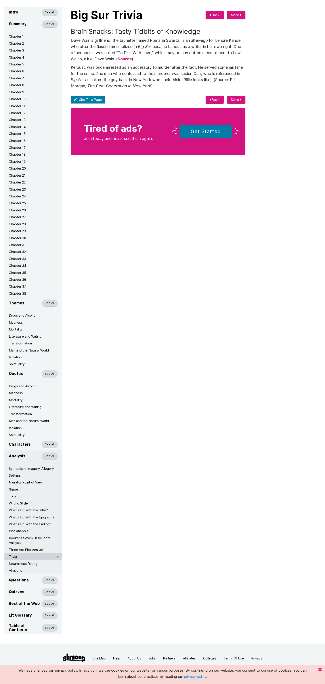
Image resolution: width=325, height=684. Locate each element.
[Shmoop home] (74, 658)
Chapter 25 (17, 203)
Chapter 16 (17, 141)
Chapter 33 (17, 259)
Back (215, 15)
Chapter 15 (17, 134)
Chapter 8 (16, 85)
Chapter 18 (17, 154)
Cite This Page (89, 99)
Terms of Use (234, 658)
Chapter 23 (17, 189)
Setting (14, 475)
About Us (134, 658)
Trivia (13, 556)
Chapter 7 (16, 78)
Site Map (99, 658)
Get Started (206, 131)
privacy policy (195, 676)
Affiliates (189, 658)
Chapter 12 (17, 113)
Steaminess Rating (23, 564)
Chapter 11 (17, 106)
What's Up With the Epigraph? (31, 517)
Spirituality (17, 364)
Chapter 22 (17, 182)
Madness (16, 322)
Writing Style (18, 503)
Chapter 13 (17, 120)
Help (116, 658)
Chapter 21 (17, 175)
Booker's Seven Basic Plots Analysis (30, 540)
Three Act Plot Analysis (26, 550)
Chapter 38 (17, 293)
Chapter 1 (16, 36)
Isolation (15, 357)
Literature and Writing (25, 336)
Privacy (256, 658)
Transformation (20, 343)
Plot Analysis (18, 531)
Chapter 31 (17, 245)
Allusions (15, 570)
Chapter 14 (17, 127)
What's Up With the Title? (28, 510)
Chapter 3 (16, 50)
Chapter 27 (17, 217)
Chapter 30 (17, 238)
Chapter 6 (16, 71)
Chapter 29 (17, 231)
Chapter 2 (16, 43)
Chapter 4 (16, 57)
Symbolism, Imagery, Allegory (31, 468)
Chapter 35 (17, 273)
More (235, 15)
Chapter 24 (17, 196)
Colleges (209, 658)
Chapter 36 (17, 279)
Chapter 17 (17, 147)
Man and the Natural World (29, 350)
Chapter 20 (17, 168)
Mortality (16, 329)
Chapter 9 (16, 92)
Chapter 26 (17, 210)
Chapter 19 (17, 161)
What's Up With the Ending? (30, 524)
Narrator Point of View (26, 482)
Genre (13, 489)
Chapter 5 (16, 64)
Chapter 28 (17, 224)
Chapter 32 (17, 252)
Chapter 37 (17, 286)
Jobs (152, 658)
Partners (169, 658)
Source (125, 59)
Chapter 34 (17, 266)
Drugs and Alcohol (22, 315)
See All (50, 12)
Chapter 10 (17, 99)
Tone (13, 496)
